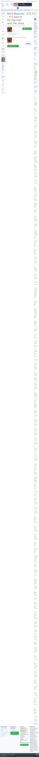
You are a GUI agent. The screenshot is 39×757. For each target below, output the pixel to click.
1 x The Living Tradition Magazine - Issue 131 (35, 386)
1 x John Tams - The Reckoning (35, 336)
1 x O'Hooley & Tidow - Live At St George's (35, 701)
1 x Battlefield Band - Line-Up (35, 92)
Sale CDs (2, 43)
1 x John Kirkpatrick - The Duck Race (35, 243)
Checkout (7, 5)
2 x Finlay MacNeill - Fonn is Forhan (35, 110)
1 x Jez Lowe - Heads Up (35, 330)
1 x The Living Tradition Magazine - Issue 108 (35, 134)
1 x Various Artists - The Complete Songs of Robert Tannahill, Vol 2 (35, 469)
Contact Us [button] (25, 744)
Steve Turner (3, 31)
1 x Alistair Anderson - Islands (35, 449)
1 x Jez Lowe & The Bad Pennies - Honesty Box (35, 573)
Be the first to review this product (19, 25)
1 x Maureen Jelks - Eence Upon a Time (35, 649)
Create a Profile (13, 730)
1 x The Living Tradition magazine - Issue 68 (35, 510)
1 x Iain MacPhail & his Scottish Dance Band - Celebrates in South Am (35, 293)
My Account (11, 4)
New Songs (17, 10)
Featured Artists (3, 27)
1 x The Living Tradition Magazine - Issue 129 (35, 457)
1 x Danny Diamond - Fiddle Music (35, 710)
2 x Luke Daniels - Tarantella (35, 657)
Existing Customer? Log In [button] (14, 733)
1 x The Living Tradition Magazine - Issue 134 (35, 414)
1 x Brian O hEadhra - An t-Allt (35, 126)
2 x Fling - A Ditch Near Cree (35, 544)
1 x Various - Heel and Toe (35, 693)
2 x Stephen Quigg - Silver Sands (35, 205)
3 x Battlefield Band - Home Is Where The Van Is (35, 144)
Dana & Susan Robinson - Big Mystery (35, 42)
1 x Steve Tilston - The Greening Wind (35, 528)
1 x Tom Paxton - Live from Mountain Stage (35, 197)
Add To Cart (27, 28)
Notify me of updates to (35, 74)
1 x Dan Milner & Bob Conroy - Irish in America (35, 159)
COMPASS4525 (27, 10)
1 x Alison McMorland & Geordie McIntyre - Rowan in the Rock (35, 312)
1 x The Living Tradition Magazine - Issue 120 (35, 366)
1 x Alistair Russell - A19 (35, 565)
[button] (8, 1)
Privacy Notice (3, 80)
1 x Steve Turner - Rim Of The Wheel (35, 323)
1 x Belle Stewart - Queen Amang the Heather (35, 558)
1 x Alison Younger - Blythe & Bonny (35, 394)
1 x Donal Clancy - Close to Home (35, 268)
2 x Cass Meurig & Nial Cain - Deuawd (35, 189)
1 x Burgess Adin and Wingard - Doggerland (35, 595)
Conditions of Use (3, 84)
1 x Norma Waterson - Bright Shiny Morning (35, 605)
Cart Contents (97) (3, 5)
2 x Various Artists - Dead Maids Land (35, 581)
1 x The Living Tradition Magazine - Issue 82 (35, 674)
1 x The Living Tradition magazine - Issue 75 (35, 501)
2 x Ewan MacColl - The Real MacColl (35, 167)
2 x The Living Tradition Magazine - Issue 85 (35, 441)
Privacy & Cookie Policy (4, 729)
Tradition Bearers (3, 17)
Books (3, 45)
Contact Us (3, 93)
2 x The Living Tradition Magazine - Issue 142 (35, 344)
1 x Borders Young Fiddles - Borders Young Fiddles (35, 376)
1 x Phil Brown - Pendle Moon (35, 152)
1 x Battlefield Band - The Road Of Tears (35, 119)
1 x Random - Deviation (35, 283)
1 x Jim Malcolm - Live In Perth (35, 225)
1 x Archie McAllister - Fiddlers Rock (35, 275)
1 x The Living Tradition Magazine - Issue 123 (35, 423)
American (21, 10)
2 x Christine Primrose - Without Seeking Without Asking (35, 101)
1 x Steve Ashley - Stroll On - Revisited (35, 520)
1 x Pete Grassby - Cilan (35, 587)
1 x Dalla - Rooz (35, 360)
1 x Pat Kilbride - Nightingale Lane (35, 175)
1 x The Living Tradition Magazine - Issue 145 (35, 625)
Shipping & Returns (3, 89)
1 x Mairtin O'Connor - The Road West (35, 665)
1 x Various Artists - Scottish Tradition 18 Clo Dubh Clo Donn (35, 234)
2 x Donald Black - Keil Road (35, 303)
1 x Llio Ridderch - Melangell (35, 182)
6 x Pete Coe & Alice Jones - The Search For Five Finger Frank (35, 403)
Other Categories (10, 10)
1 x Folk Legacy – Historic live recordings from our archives (35, 635)
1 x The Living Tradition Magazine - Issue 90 (35, 260)
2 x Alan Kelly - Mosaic (35, 643)
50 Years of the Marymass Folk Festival (3, 67)
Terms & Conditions (4, 731)
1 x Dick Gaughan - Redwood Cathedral (35, 354)
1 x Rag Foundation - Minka (35, 687)
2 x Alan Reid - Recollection (35, 211)
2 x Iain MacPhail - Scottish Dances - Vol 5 (35, 718)
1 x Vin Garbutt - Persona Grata (35, 493)
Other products (35, 59)
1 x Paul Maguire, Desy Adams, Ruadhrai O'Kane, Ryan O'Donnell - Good (35, 483)
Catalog (4, 10)
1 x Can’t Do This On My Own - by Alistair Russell (35, 614)
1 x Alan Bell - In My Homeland (35, 551)
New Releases (3, 22)
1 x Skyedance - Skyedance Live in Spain (35, 218)
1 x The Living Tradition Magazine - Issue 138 (35, 432)
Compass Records (35, 54)
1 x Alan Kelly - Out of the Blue (35, 681)
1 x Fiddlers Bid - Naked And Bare (35, 251)
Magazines (3, 35)
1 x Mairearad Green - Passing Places (35, 536)
